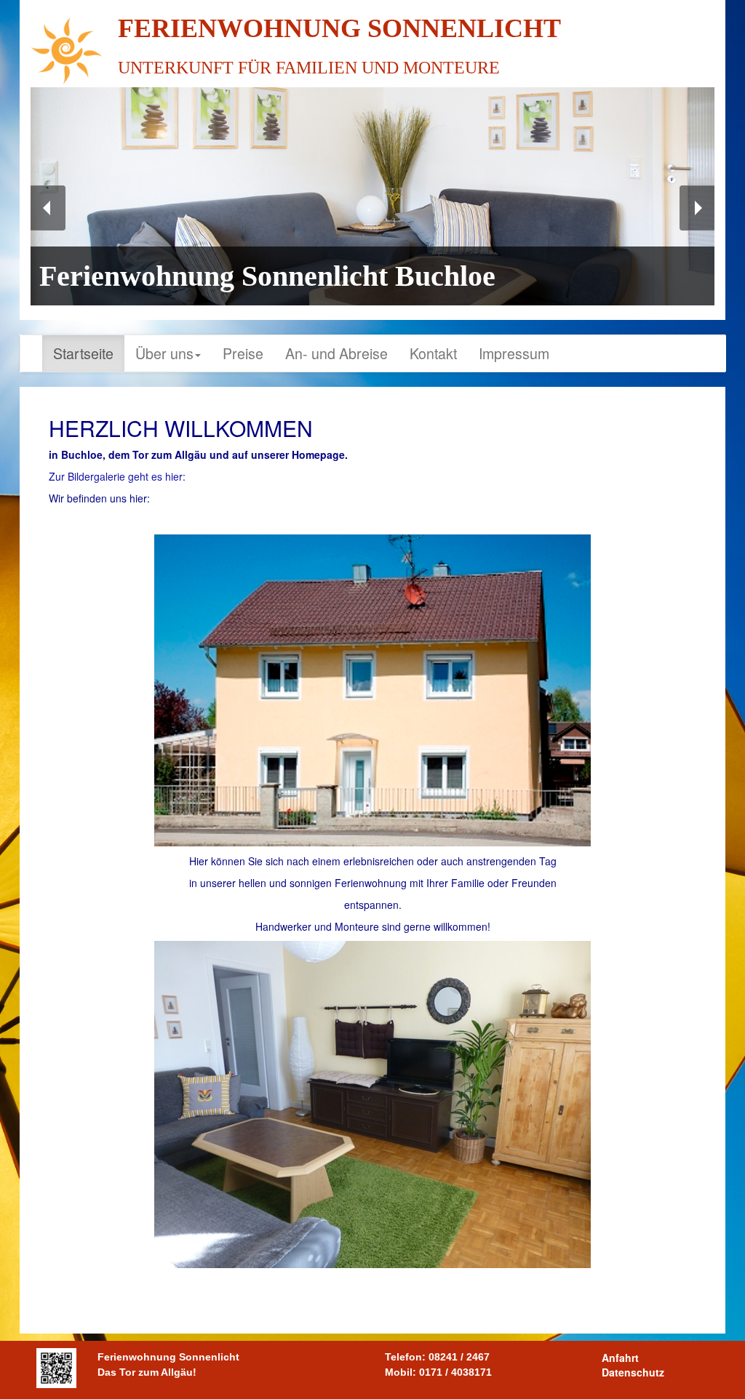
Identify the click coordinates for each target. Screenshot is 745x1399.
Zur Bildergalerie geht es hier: (117, 476)
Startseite (83, 353)
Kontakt (433, 353)
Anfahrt (620, 1357)
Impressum (514, 353)
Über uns (164, 353)
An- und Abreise (336, 353)
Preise (243, 353)
